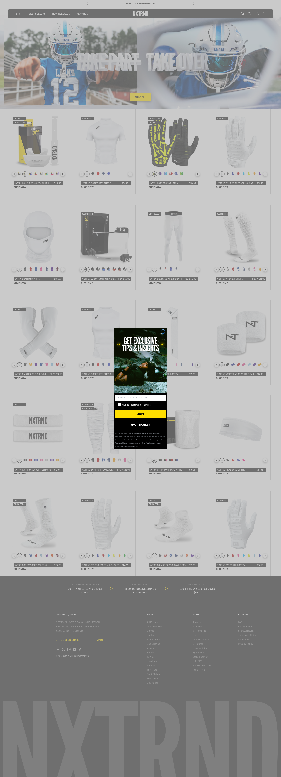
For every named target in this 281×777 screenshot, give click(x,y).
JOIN (140, 414)
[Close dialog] (163, 332)
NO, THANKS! (140, 424)
